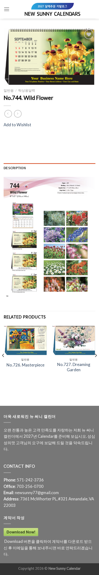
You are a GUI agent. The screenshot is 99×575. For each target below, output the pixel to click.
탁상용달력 (26, 90)
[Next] (95, 365)
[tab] (49, 168)
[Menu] (7, 9)
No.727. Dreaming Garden (73, 367)
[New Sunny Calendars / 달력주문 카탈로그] (52, 9)
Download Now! (20, 532)
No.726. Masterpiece (25, 364)
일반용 (9, 90)
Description (15, 168)
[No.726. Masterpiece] (25, 340)
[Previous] (3, 365)
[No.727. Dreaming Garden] (73, 340)
